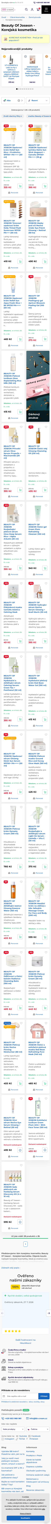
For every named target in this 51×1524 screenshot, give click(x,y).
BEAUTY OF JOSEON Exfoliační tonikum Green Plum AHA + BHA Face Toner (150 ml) (37, 1122)
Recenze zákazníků (35, 1490)
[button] (26, 9)
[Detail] (20, 261)
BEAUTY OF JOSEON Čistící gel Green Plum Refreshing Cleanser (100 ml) (37, 529)
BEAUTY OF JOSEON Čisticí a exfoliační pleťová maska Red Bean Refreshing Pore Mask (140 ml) (37, 1048)
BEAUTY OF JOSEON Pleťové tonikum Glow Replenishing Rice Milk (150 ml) (12, 378)
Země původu (35, 17)
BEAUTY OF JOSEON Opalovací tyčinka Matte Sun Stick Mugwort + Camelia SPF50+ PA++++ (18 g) (37, 151)
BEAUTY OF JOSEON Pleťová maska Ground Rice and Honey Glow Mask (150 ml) (37, 758)
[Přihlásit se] (32, 9)
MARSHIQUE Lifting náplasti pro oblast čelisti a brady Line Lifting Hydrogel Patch (32, 71)
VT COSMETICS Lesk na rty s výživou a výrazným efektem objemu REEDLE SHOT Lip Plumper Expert (11, 72)
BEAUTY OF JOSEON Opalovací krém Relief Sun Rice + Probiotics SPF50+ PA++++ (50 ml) (13, 151)
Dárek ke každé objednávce (19, 1362)
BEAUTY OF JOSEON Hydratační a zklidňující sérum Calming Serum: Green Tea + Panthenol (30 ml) (12, 683)
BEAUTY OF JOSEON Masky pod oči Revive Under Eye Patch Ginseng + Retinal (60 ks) (37, 227)
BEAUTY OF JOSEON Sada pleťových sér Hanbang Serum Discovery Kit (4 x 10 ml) (12, 1190)
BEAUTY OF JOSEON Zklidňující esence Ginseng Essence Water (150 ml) (12, 906)
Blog (28, 1486)
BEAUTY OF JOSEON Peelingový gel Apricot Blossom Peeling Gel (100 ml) (36, 302)
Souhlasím (25, 1518)
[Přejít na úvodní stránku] (8, 10)
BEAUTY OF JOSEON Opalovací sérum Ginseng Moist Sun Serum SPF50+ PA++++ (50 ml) (13, 760)
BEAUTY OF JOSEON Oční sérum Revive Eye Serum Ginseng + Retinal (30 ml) (12, 1122)
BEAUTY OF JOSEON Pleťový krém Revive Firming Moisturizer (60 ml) (13, 1047)
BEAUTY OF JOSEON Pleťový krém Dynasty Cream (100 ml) (12, 830)
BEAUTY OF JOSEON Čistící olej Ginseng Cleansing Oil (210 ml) (37, 449)
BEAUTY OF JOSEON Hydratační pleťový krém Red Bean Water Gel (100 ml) (37, 680)
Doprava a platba (34, 1466)
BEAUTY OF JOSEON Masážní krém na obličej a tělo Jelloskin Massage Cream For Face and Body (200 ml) (37, 908)
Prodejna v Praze (34, 1455)
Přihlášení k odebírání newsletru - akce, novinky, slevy (22, 1402)
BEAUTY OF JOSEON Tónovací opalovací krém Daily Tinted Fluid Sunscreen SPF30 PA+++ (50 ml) (12, 227)
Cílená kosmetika (17, 17)
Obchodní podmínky (36, 1471)
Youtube (23, 1436)
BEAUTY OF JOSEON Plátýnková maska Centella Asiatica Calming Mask (13, 607)
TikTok (22, 1439)
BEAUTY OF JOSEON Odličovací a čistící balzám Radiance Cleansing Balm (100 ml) (13, 977)
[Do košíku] (20, 186)
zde (43, 1509)
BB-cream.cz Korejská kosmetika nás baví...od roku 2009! (12, 1491)
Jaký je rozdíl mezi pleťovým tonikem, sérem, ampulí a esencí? (13, 1461)
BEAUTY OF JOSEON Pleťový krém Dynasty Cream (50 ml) (36, 975)
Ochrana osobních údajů (37, 1475)
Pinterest (33, 1439)
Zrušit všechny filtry (12, 116)
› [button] (10, 1268)
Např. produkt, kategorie (19, 48)
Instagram (9, 1439)
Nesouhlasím (25, 1513)
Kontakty (30, 1451)
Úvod (3, 17)
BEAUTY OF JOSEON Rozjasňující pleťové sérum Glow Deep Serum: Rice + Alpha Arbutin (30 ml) (13, 531)
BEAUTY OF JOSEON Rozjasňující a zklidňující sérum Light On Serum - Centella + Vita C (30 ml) (36, 833)
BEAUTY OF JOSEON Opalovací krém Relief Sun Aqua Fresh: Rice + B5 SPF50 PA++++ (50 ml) (13, 302)
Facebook (36, 1436)
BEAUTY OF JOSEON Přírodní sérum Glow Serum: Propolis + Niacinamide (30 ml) (12, 452)
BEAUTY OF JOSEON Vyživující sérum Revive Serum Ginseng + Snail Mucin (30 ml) (37, 607)
